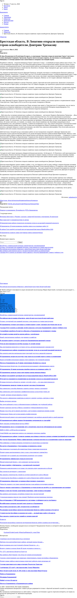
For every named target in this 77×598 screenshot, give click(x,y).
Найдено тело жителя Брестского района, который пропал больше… (22, 542)
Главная (6, 15)
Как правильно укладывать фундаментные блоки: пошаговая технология (23, 449)
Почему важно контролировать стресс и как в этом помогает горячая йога (24, 452)
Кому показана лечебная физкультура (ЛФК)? (14, 423)
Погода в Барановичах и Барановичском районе (16, 583)
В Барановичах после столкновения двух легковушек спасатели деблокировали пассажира (31, 427)
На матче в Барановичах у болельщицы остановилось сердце (21, 446)
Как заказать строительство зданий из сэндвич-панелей (19, 516)
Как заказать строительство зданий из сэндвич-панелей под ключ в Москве (24, 474)
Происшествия (8, 20)
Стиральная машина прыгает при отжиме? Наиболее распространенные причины (26, 497)
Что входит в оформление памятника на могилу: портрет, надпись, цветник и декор (27, 398)
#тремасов (34, 200)
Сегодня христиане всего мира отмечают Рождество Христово (21, 564)
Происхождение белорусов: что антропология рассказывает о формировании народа (27, 366)
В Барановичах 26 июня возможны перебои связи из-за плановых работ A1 (25, 369)
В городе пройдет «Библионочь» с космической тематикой (20, 465)
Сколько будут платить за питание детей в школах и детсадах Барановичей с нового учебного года (31, 252)
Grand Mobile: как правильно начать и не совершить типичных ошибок (23, 433)
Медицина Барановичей (8, 577)
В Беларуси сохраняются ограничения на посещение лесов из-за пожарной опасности (29, 379)
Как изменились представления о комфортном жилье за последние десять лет (25, 391)
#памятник (22, 200)
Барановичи (4, 12)
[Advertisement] (38, 268)
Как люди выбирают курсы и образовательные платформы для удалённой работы (26, 404)
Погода (6, 22)
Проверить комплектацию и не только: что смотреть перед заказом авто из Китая (26, 468)
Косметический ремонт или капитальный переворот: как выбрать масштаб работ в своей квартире (31, 417)
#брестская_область (6, 200)
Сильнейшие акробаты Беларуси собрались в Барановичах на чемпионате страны (28, 331)
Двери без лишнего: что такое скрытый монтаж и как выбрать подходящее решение (27, 484)
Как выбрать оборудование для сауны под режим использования (20, 555)
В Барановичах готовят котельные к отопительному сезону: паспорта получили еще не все (31, 324)
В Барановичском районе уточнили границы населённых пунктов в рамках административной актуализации (37, 436)
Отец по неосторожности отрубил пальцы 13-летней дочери (20, 344)
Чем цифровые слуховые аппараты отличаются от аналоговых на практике (24, 443)
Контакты (7, 5)
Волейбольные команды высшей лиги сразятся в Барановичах (21, 503)
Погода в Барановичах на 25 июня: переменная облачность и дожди (23, 363)
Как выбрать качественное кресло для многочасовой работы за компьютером (24, 251)
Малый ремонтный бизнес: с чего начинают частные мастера (19, 462)
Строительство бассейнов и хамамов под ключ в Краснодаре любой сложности (25, 478)
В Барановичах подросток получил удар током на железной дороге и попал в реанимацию (30, 356)
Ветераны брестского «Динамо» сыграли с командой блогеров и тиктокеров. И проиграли (29, 216)
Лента (6, 7)
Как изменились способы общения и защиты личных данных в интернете (23, 388)
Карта (6, 9)
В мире (6, 24)
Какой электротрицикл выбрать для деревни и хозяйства (18, 337)
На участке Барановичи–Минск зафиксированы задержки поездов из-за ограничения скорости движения (35, 439)
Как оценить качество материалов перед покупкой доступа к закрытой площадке (26, 353)
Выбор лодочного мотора (8, 401)
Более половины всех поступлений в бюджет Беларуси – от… (20, 545)
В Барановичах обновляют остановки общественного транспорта (22, 481)
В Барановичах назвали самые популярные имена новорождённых (23, 372)
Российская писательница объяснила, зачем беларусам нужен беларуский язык (25, 249)
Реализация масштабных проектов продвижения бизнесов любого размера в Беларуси (29, 510)
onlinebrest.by (73, 197)
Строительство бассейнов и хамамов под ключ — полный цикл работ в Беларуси (27, 513)
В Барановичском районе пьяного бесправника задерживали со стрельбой (25, 420)
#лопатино (16, 200)
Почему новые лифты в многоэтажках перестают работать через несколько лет (25, 561)
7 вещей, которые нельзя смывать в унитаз (13, 395)
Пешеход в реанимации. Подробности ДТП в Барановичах (19, 210)
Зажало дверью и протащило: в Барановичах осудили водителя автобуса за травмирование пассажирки (35, 487)
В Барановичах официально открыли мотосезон (16, 459)
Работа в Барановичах (7, 574)
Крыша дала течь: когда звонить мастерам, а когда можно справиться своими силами (27, 411)
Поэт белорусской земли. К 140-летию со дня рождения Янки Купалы (23, 571)
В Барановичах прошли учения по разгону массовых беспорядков (22, 385)
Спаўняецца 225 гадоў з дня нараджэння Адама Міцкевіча (19, 567)
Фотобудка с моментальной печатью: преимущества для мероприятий (22, 245)
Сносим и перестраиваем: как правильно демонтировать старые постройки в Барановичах (29, 558)
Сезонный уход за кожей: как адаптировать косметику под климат (21, 455)
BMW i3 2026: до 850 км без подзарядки (13, 430)
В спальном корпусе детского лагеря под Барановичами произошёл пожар (25, 340)
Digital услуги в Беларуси (8, 580)
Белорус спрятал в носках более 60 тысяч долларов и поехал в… (20, 548)
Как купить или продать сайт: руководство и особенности (19, 506)
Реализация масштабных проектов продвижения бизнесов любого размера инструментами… (30, 522)
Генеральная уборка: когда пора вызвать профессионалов (18, 414)
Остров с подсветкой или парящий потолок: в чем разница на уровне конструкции (26, 247)
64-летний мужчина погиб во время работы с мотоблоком (19, 334)
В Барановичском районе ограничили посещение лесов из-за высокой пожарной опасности (31, 350)
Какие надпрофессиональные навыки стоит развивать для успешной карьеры (25, 359)
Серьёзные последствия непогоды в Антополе (15, 539)
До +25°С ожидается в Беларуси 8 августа (13, 551)
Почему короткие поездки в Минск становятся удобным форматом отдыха (24, 407)
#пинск (28, 200)
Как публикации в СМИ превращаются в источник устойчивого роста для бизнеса (28, 500)
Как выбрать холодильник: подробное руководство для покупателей (22, 494)
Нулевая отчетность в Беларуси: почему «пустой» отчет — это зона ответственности (27, 382)
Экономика (7, 17)
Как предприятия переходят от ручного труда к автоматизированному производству (27, 347)
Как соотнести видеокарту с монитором (13, 471)
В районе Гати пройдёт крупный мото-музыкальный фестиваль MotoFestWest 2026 (28, 375)
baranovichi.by (4, 27)
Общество (7, 19)
